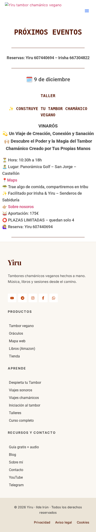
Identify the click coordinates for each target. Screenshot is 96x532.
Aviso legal (63, 522)
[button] (86, 10)
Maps (12, 180)
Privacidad (42, 522)
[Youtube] (12, 298)
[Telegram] (22, 298)
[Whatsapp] (53, 298)
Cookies (83, 522)
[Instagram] (33, 298)
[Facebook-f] (43, 298)
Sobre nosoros (21, 206)
